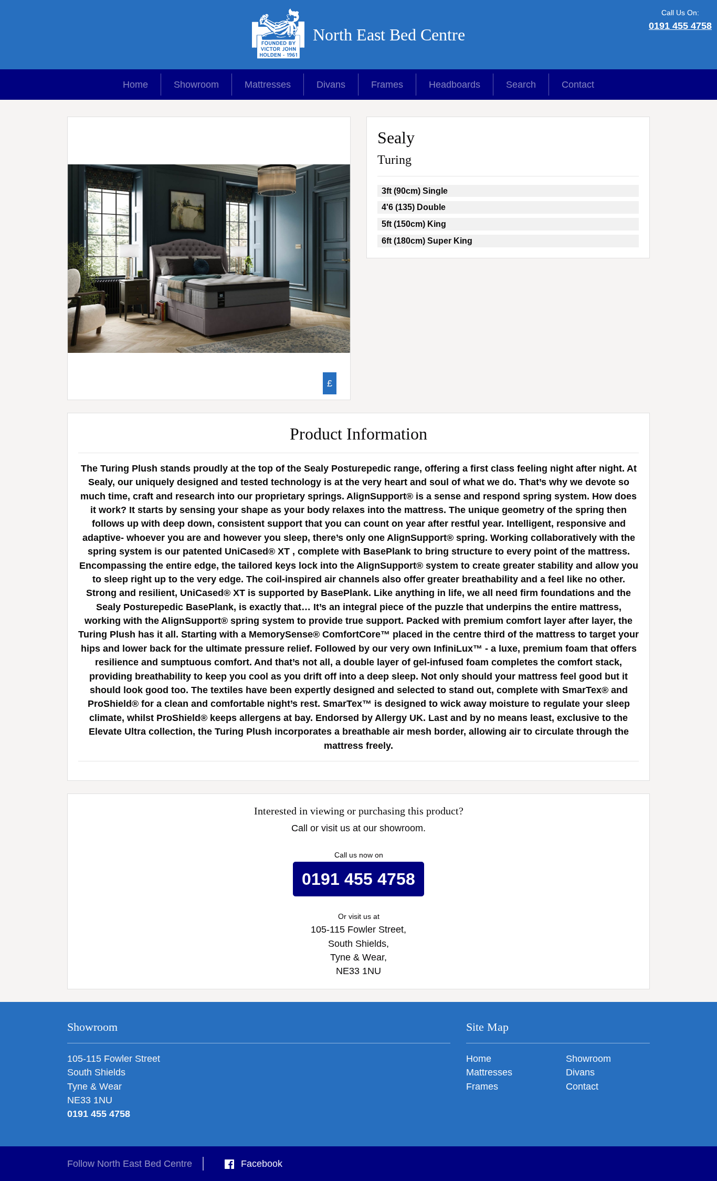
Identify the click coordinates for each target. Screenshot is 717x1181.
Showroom (196, 84)
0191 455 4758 (680, 25)
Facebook (260, 1163)
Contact (578, 84)
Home (135, 84)
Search (521, 84)
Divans (331, 84)
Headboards (454, 84)
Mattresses (268, 84)
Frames (387, 84)
